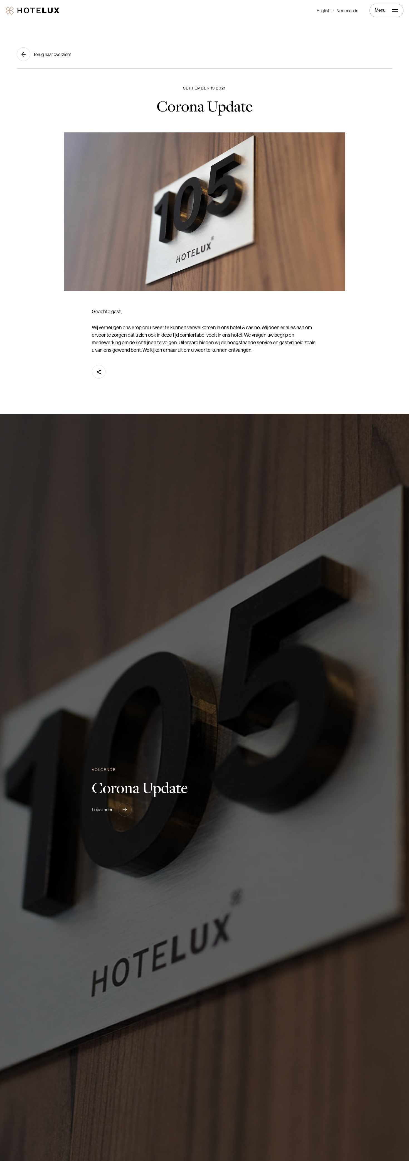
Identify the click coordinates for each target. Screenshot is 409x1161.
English (323, 10)
